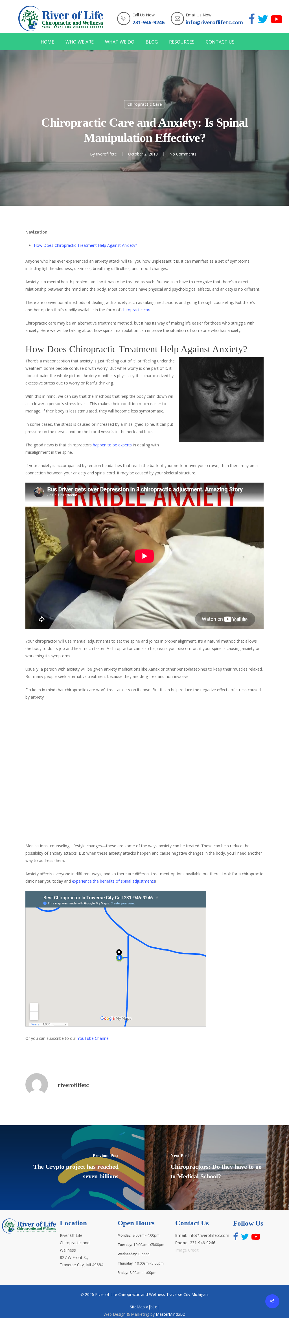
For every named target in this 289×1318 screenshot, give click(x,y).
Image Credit (187, 1250)
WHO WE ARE (79, 42)
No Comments (182, 154)
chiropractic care (136, 309)
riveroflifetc (106, 154)
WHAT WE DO (119, 42)
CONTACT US (220, 42)
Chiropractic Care (144, 104)
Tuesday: (125, 1244)
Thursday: (125, 1263)
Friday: (123, 1272)
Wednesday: (127, 1254)
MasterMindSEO (170, 1314)
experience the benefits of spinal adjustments (113, 881)
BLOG (152, 42)
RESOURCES (181, 42)
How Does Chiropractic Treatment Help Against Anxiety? (85, 245)
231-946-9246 (148, 22)
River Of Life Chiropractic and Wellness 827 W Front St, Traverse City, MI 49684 (81, 1250)
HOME (47, 42)
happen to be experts (112, 445)
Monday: (124, 1235)
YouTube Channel (93, 1038)
